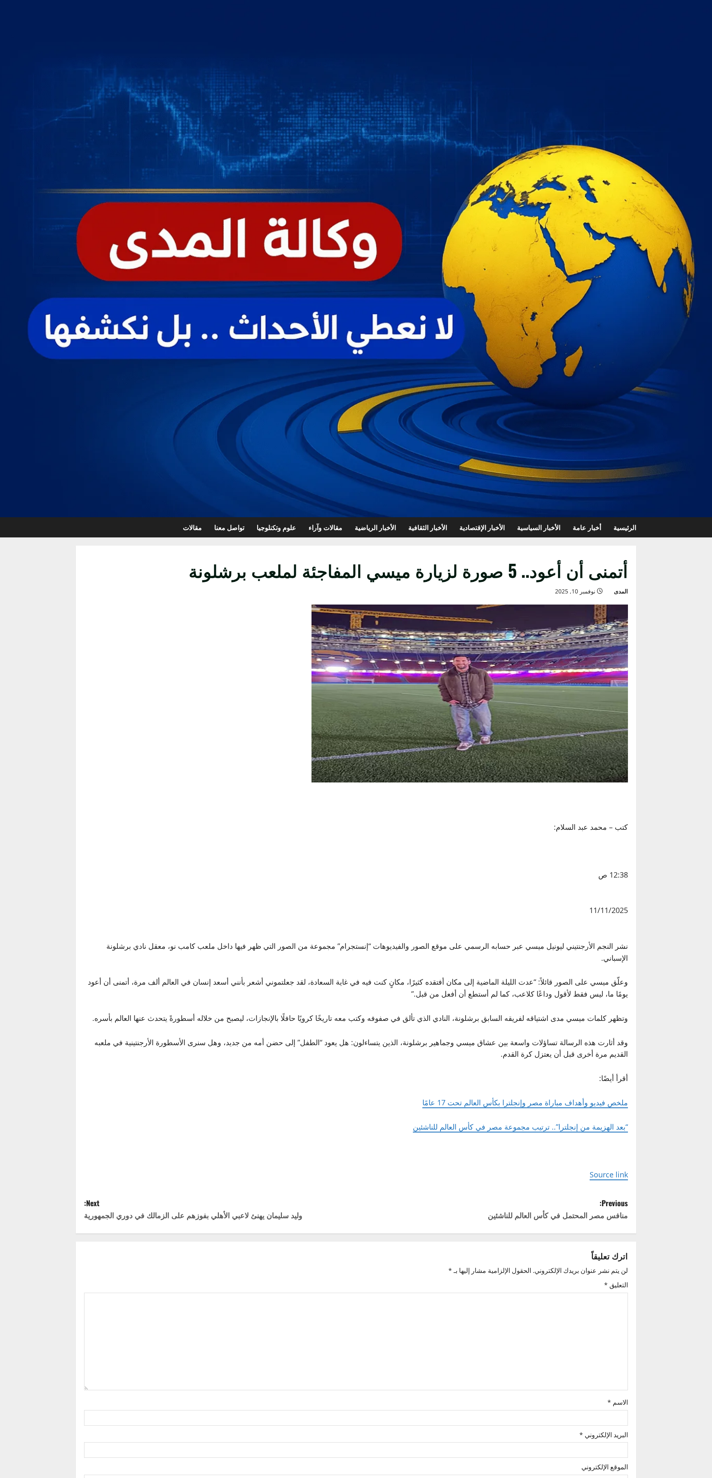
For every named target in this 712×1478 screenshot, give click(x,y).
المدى (621, 591)
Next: (193, 1209)
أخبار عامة (587, 527)
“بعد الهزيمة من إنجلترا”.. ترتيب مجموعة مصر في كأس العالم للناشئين (520, 1127)
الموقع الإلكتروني (604, 1466)
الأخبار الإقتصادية (482, 527)
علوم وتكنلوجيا (276, 527)
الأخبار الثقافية (427, 527)
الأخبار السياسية (538, 527)
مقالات (192, 527)
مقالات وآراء (325, 527)
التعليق (616, 1284)
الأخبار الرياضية (375, 527)
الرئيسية (625, 527)
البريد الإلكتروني (603, 1434)
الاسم (617, 1402)
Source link (609, 1174)
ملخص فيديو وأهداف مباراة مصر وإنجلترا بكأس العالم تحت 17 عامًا (525, 1102)
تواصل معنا (229, 527)
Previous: (558, 1209)
